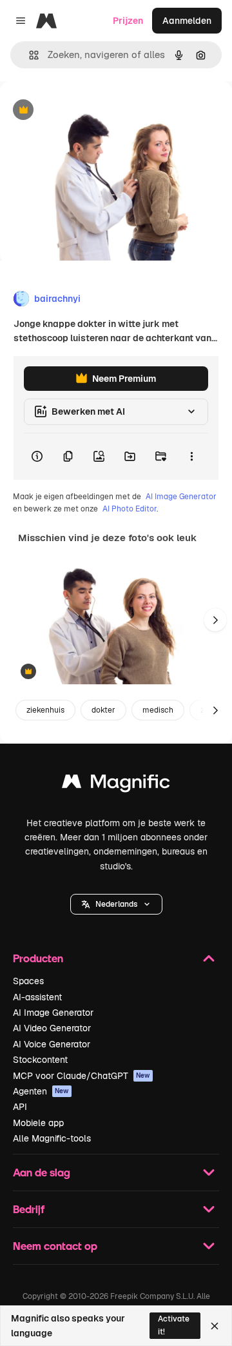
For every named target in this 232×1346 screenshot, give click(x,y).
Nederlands (116, 904)
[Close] (214, 1326)
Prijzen (128, 20)
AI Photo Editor (129, 509)
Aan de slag (41, 1172)
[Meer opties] (191, 457)
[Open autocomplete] (28, 55)
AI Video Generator (52, 1028)
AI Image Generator (181, 496)
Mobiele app (38, 1123)
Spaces (28, 981)
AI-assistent (37, 997)
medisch (157, 710)
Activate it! (173, 1325)
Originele (84, 110)
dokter (103, 710)
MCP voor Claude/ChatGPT (81, 1076)
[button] (116, 904)
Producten (38, 958)
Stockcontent (40, 1059)
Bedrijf (28, 1209)
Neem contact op (55, 1245)
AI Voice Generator (51, 1044)
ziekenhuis (45, 710)
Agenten (41, 1091)
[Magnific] (116, 785)
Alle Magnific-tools (52, 1138)
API (20, 1107)
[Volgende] (215, 619)
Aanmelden (186, 20)
